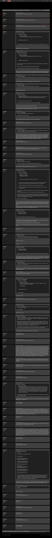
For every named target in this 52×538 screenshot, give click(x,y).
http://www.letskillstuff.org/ (23, 519)
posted (22, 34)
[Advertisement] (26, 6)
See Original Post (18, 244)
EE (5, 531)
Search (9, 10)
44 (28, 10)
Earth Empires (5, 10)
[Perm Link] (48, 13)
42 (24, 10)
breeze (4, 13)
